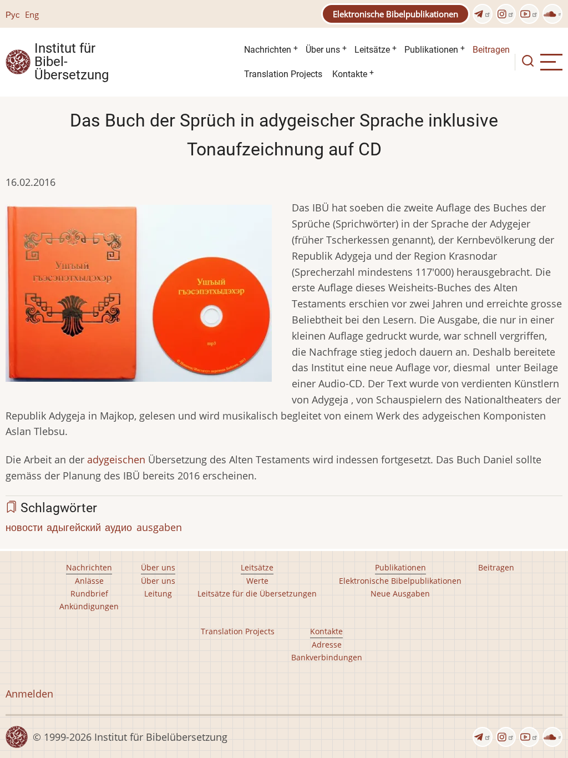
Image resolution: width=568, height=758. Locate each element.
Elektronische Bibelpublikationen (395, 13)
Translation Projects (283, 74)
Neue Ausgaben (400, 593)
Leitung (158, 593)
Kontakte (349, 74)
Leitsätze (372, 49)
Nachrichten (267, 49)
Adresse (327, 644)
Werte (257, 580)
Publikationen (431, 49)
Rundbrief (89, 593)
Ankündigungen (89, 606)
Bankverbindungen (326, 657)
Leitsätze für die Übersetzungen (257, 593)
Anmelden (29, 693)
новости (24, 527)
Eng (32, 14)
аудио (118, 527)
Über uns (323, 49)
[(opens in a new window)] (483, 14)
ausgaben (159, 527)
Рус (13, 14)
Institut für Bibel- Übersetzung (71, 62)
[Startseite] (18, 61)
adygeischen (116, 459)
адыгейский (74, 527)
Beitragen (491, 49)
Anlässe (89, 580)
